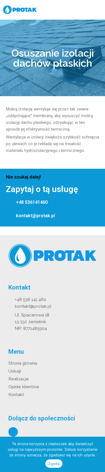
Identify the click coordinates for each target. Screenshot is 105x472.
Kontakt (16, 394)
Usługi (14, 371)
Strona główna (22, 363)
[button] (97, 9)
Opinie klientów (23, 386)
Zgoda (53, 463)
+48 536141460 (32, 202)
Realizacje (18, 378)
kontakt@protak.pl (35, 215)
